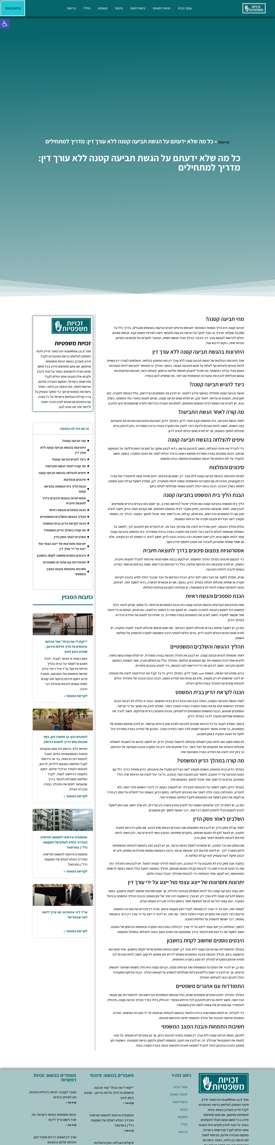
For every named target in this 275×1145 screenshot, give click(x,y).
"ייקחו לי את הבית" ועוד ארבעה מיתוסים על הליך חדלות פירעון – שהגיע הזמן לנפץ (65, 646)
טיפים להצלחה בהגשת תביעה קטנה (62, 473)
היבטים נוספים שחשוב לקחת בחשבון (61, 555)
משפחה (103, 8)
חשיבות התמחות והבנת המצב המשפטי (66, 571)
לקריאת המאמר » (75, 696)
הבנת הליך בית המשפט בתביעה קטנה (65, 488)
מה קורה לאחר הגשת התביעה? (65, 466)
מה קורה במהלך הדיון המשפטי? (65, 530)
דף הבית (224, 142)
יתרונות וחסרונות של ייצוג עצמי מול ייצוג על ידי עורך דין (62, 546)
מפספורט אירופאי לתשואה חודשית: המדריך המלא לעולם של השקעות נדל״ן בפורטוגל (63, 842)
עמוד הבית (185, 8)
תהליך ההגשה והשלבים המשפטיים (63, 516)
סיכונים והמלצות (75, 479)
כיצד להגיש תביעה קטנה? (69, 459)
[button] (5, 23)
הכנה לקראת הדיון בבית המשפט (64, 523)
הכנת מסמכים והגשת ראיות (67, 510)
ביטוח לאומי (137, 8)
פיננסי (119, 8)
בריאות (71, 8)
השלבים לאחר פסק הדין (70, 537)
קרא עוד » (128, 1103)
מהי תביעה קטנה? (74, 441)
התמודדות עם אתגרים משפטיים (64, 562)
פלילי (86, 8)
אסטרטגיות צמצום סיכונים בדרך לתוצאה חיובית (64, 500)
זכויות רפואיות (161, 8)
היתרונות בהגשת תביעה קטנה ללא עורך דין (63, 450)
